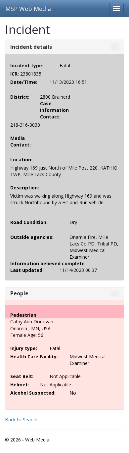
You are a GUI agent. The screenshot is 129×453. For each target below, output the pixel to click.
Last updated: (27, 270)
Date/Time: (23, 82)
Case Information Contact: (50, 110)
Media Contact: (20, 141)
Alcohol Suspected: (33, 393)
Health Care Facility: (34, 356)
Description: (24, 187)
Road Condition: (29, 222)
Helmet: (19, 384)
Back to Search (21, 419)
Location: (20, 159)
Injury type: (23, 348)
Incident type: (26, 65)
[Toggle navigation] (116, 8)
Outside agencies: (32, 237)
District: (19, 97)
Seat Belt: (21, 376)
